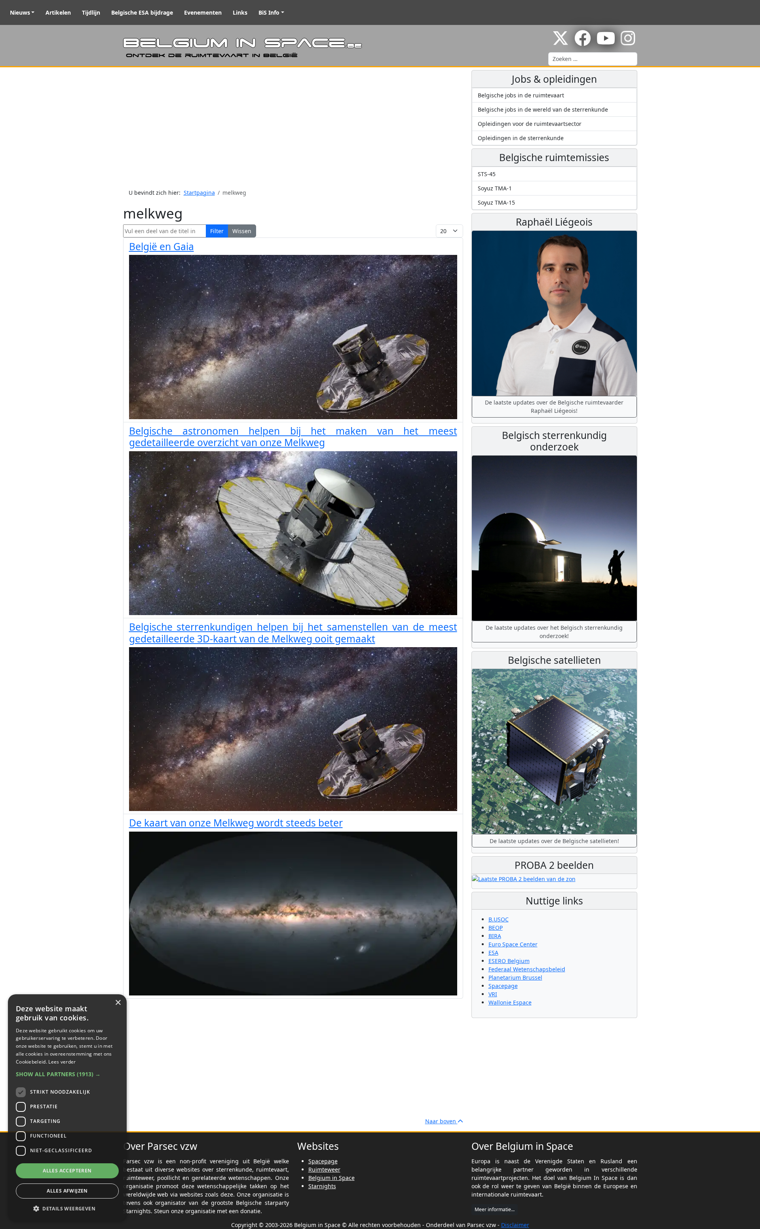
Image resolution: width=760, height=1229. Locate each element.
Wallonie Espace (510, 1002)
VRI (492, 994)
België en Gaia (161, 246)
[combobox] (592, 59)
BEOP (495, 927)
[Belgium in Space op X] (560, 42)
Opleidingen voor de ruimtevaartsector (529, 123)
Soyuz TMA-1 (495, 188)
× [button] (118, 1003)
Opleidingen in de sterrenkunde (521, 138)
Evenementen (203, 12)
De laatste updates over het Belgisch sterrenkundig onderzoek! (554, 632)
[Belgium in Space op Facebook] (582, 42)
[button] (67, 1074)
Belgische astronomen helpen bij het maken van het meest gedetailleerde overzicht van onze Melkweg (293, 436)
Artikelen (58, 12)
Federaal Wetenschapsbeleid (526, 969)
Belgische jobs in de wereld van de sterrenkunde (543, 109)
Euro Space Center (513, 944)
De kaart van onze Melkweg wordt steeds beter (236, 822)
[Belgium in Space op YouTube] (606, 42)
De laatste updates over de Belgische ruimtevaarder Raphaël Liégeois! (554, 406)
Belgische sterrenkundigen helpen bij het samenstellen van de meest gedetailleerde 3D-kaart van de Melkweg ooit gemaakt (293, 632)
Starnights (322, 1186)
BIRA (494, 936)
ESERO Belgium (509, 961)
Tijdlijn (91, 12)
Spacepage (503, 986)
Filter (217, 231)
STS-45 (487, 174)
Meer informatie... (495, 1209)
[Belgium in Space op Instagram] (628, 42)
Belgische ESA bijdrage (142, 12)
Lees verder (62, 1061)
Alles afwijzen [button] (67, 1190)
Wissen (241, 231)
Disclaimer (515, 1225)
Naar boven (441, 1121)
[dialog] (67, 1107)
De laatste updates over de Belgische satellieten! (554, 841)
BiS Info (268, 12)
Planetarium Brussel (515, 977)
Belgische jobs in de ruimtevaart (521, 95)
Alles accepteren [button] (67, 1170)
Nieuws (20, 12)
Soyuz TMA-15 (496, 202)
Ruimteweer (324, 1169)
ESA (493, 952)
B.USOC (498, 919)
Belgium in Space (331, 1178)
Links (240, 12)
